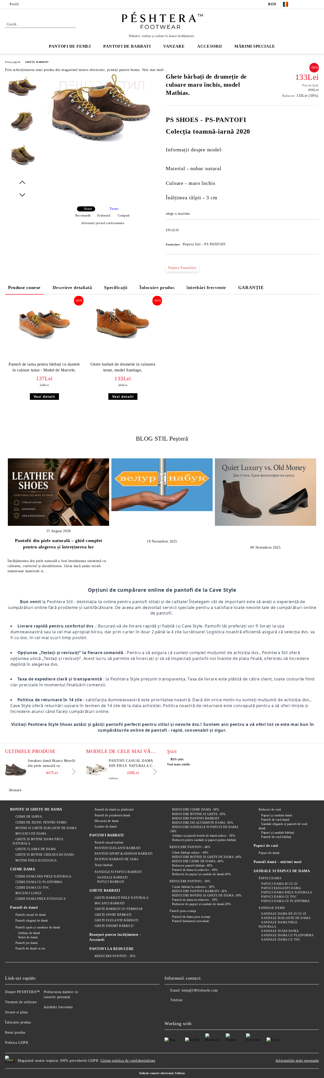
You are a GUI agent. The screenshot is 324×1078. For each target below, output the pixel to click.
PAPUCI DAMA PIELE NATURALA (286, 892)
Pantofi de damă (24, 907)
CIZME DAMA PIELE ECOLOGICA (40, 899)
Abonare (15, 790)
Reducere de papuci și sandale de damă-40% (201, 874)
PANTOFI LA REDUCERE (111, 949)
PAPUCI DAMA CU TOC (279, 897)
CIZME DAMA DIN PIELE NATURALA (43, 876)
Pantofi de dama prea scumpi (191, 917)
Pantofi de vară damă (275, 819)
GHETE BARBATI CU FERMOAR (119, 909)
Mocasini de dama (107, 821)
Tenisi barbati (103, 865)
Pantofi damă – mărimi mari (278, 862)
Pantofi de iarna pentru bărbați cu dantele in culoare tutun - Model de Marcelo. (44, 367)
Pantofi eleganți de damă (31, 920)
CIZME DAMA (22, 869)
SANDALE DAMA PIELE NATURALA (278, 924)
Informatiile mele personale (297, 1061)
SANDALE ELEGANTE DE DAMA (286, 918)
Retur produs (15, 1032)
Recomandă (83, 215)
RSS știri (177, 759)
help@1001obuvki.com (200, 990)
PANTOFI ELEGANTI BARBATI (117, 848)
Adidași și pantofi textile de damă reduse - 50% (203, 835)
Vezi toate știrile (178, 764)
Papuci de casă (266, 846)
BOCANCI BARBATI (110, 903)
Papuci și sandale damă (276, 815)
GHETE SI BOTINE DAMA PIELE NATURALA (38, 841)
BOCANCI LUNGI (28, 893)
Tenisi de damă (27, 937)
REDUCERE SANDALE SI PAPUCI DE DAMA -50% (204, 829)
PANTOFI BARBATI (106, 835)
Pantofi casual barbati (109, 842)
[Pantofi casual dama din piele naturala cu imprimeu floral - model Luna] (96, 769)
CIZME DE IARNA (28, 816)
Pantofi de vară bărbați (276, 837)
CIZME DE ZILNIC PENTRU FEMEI (41, 822)
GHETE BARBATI (37, 62)
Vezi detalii (44, 396)
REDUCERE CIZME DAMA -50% (195, 809)
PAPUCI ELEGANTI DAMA (281, 888)
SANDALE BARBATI (112, 877)
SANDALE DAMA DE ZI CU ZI (283, 913)
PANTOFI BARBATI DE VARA (116, 859)
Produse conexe (24, 287)
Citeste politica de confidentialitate (127, 1061)
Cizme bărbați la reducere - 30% (193, 887)
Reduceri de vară (270, 809)
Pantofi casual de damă (30, 915)
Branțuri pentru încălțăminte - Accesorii (115, 937)
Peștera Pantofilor (182, 268)
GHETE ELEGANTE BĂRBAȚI (116, 920)
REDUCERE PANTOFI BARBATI (195, 818)
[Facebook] (301, 4)
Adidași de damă (29, 933)
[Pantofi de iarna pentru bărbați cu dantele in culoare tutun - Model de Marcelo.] (44, 323)
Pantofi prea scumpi (183, 911)
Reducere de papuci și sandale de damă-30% (201, 904)
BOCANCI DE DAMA (31, 833)
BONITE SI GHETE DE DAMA (36, 809)
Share (88, 209)
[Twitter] (308, 4)
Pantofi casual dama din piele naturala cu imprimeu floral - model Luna (132, 763)
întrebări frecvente (206, 287)
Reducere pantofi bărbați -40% (192, 865)
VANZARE (174, 46)
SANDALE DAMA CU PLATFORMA (287, 935)
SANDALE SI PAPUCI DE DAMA (282, 871)
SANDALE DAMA (272, 908)
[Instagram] (316, 4)
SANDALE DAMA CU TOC (280, 939)
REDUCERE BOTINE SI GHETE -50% (199, 814)
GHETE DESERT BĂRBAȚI (114, 926)
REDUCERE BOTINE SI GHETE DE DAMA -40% (207, 857)
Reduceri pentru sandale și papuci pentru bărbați (204, 840)
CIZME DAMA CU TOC (32, 887)
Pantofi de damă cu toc (30, 948)
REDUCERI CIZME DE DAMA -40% (198, 861)
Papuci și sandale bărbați (277, 832)
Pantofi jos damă (26, 943)
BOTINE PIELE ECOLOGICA (36, 860)
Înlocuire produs (156, 287)
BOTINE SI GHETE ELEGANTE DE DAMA (46, 828)
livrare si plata (16, 1012)
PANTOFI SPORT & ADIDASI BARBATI (123, 853)
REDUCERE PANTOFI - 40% (190, 847)
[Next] (72, 771)
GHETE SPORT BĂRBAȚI (113, 915)
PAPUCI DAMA (270, 878)
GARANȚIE (251, 287)
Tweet (114, 209)
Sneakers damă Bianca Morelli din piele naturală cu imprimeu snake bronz (51, 763)
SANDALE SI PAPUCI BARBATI (118, 872)
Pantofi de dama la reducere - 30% (195, 900)
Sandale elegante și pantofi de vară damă (283, 826)
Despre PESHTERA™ (22, 992)
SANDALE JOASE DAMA (280, 931)
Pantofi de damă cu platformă (114, 809)
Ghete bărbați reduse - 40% (190, 852)
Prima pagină (12, 62)
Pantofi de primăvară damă (112, 815)
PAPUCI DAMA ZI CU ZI (279, 884)
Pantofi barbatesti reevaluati (190, 921)
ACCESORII (209, 46)
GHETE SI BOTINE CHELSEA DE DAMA (44, 854)
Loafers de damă (105, 826)
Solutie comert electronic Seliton (162, 1073)
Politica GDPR (16, 1043)
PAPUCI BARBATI (110, 882)
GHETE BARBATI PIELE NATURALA (122, 898)
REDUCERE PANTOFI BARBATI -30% (199, 891)
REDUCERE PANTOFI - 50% (115, 956)
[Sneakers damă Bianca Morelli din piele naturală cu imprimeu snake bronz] (15, 769)
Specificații (115, 287)
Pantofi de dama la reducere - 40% (195, 870)
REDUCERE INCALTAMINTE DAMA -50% (202, 822)
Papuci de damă (269, 853)
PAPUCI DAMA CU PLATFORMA (285, 901)
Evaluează (103, 215)
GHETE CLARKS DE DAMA (35, 849)
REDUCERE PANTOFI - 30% (190, 881)
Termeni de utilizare (21, 1002)
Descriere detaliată (72, 287)
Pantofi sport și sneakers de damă (37, 927)
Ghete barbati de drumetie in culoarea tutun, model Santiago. (122, 367)
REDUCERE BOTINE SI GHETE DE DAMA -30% (207, 895)
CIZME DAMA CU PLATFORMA (38, 882)
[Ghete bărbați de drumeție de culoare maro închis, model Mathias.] (101, 148)
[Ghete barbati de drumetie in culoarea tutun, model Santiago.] (123, 323)
